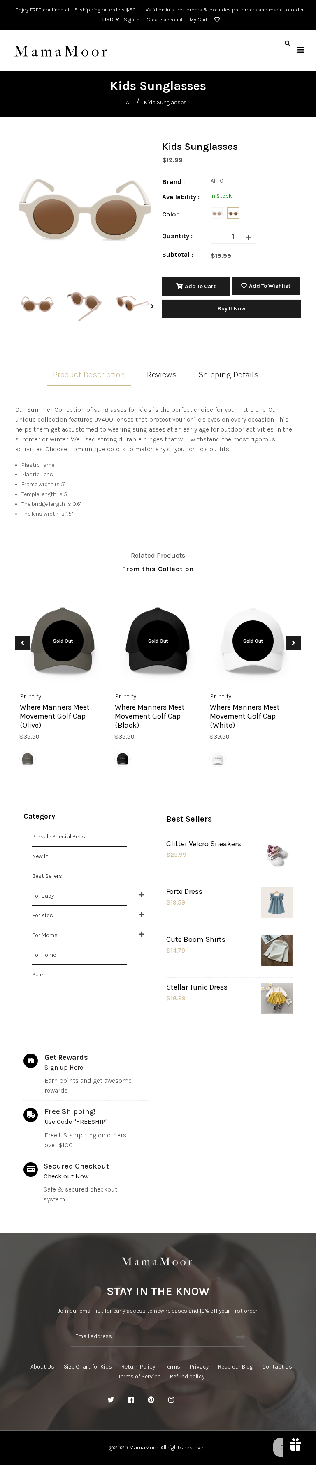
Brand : (173, 182)
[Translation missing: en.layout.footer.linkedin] (191, 1400)
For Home (44, 954)
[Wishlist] (215, 19)
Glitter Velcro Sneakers (203, 843)
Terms (172, 1366)
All (129, 102)
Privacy (199, 1366)
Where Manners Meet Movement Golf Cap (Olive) (55, 716)
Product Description (89, 374)
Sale (37, 974)
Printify (30, 696)
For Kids (42, 915)
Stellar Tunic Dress (197, 987)
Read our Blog (235, 1366)
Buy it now (231, 308)
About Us (42, 1366)
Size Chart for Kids (88, 1366)
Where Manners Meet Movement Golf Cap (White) (245, 716)
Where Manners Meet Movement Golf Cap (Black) (150, 716)
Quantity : (177, 236)
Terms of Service (139, 1376)
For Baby (43, 895)
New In (40, 856)
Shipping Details (228, 374)
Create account (164, 19)
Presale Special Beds (58, 836)
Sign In (131, 19)
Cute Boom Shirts (195, 939)
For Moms (45, 935)
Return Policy (138, 1366)
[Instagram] (171, 1400)
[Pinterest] (151, 1400)
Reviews (162, 374)
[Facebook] (131, 1400)
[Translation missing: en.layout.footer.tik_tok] (211, 1400)
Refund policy (187, 1376)
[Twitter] (111, 1400)
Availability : (181, 197)
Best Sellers (47, 876)
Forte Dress (184, 891)
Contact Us (277, 1366)
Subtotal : (177, 254)
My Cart (198, 19)
